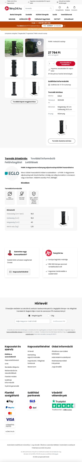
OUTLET (57, 19)
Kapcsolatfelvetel (12, 360)
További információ (43, 158)
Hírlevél (31, 351)
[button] (14, 68)
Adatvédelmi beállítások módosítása (18, 445)
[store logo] (13, 8)
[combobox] (38, 8)
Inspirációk (32, 361)
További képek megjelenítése (24, 102)
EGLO (60, 96)
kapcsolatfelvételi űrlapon (14, 332)
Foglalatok (29, 33)
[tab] (16, 158)
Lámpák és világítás (11, 33)
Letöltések (31, 162)
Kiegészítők (21, 33)
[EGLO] (12, 173)
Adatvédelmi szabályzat (61, 357)
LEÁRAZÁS (23, 19)
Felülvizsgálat (13, 162)
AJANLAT (52, 26)
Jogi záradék (57, 367)
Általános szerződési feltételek (50, 445)
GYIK (6, 364)
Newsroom (32, 367)
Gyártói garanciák (12, 386)
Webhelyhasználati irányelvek (41, 448)
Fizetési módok (10, 376)
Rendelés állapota (12, 367)
